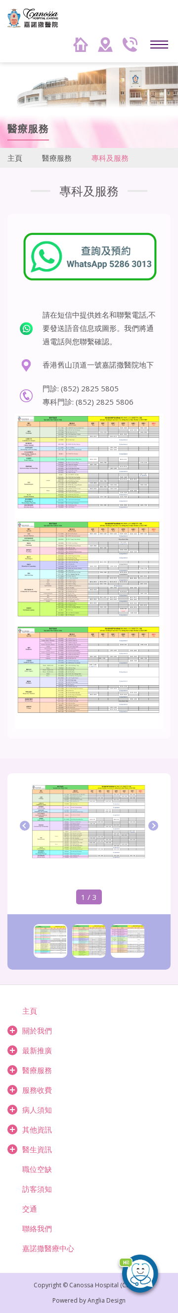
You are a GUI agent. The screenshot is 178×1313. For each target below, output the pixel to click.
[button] (143, 1278)
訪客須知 (37, 1189)
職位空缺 (37, 1169)
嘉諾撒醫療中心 (48, 1248)
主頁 (14, 158)
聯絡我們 (37, 1228)
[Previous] (25, 826)
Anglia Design (107, 1300)
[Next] (153, 826)
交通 (29, 1209)
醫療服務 (57, 158)
